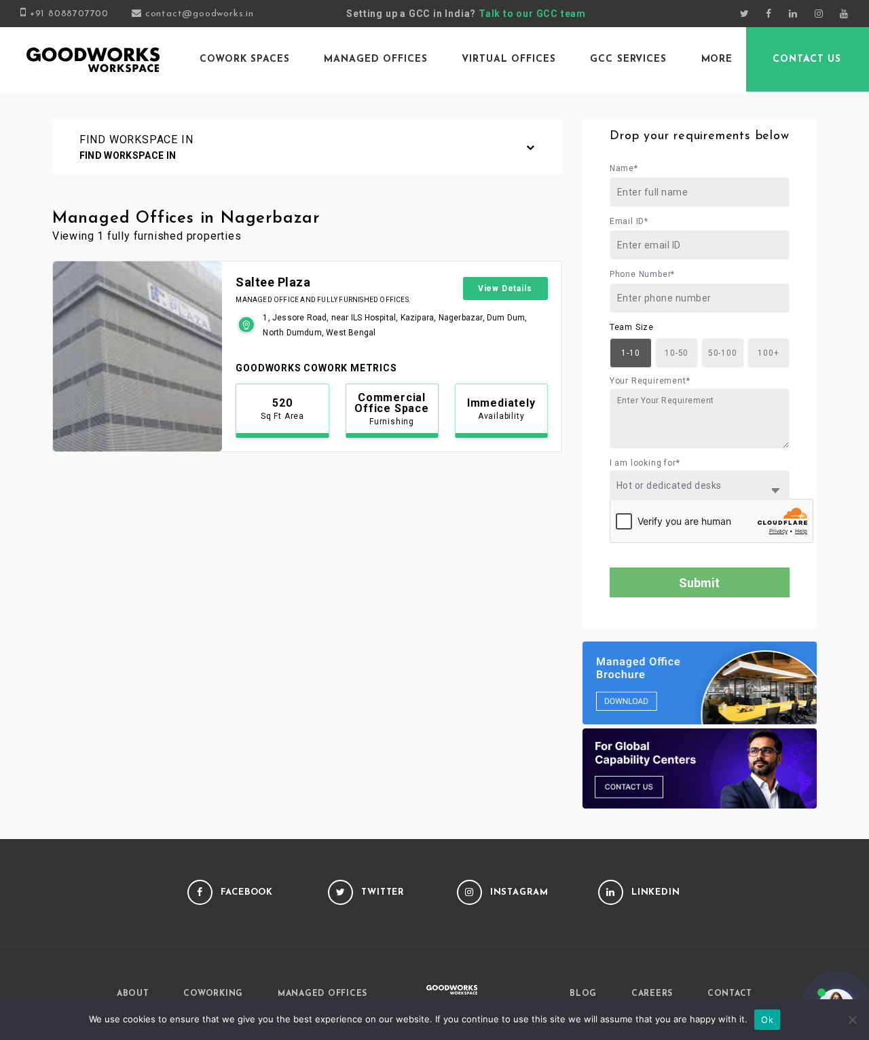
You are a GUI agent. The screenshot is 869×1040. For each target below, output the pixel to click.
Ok (767, 1019)
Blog (583, 994)
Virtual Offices (508, 59)
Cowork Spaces (244, 59)
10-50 (676, 353)
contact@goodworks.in (199, 14)
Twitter (383, 892)
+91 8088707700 (69, 14)
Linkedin (655, 892)
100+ (768, 353)
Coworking (213, 994)
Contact (729, 994)
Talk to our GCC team (532, 13)
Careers (652, 994)
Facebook (247, 892)
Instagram (519, 892)
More (717, 59)
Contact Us (807, 59)
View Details (505, 288)
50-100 (722, 353)
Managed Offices (375, 59)
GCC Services (628, 59)
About (133, 994)
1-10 (630, 353)
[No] (852, 1019)
